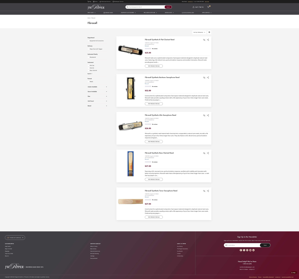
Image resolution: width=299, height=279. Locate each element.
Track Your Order (9, 253)
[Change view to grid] (209, 32)
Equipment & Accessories (97, 40)
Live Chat (207, 1)
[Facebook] (241, 250)
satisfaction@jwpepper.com (247, 267)
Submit (265, 245)
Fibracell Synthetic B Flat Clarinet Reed (159, 39)
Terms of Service (253, 277)
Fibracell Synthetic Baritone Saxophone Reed (162, 77)
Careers (179, 253)
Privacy (260, 277)
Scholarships (180, 256)
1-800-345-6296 (247, 264)
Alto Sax (92, 65)
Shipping (7, 251)
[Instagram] (247, 250)
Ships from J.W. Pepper (96, 49)
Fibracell (147, 46)
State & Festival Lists (95, 251)
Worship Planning (94, 253)
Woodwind (93, 57)
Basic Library (93, 248)
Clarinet (92, 68)
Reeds (91, 81)
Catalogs (92, 256)
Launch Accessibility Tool (287, 277)
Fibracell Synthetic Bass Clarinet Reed (159, 153)
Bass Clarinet (93, 70)
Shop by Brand (93, 258)
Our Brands (180, 251)
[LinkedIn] (253, 250)
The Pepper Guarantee (182, 248)
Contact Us (190, 1)
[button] (91, 12)
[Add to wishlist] (204, 40)
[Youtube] (250, 250)
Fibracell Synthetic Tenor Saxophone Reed (161, 190)
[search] (127, 7)
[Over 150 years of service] (15, 237)
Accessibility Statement (268, 277)
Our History (180, 246)
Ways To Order (8, 248)
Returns (7, 256)
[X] (244, 250)
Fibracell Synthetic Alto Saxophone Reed (160, 115)
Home (89, 18)
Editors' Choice (93, 246)
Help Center (8, 246)
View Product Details (154, 66)
